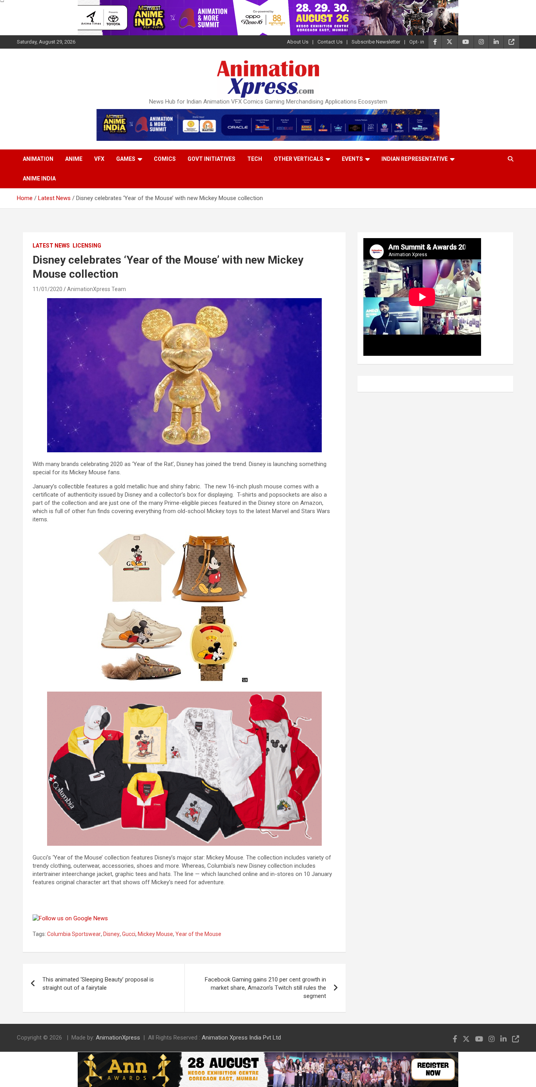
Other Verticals (298, 159)
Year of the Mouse (198, 934)
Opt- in (416, 42)
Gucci (128, 934)
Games (125, 159)
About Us (297, 42)
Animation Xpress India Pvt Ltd (241, 1037)
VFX (99, 159)
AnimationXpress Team (96, 289)
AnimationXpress (118, 1037)
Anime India (39, 178)
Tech (254, 159)
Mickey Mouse (155, 934)
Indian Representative (414, 159)
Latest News (51, 245)
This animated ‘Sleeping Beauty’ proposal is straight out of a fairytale (98, 983)
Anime (73, 159)
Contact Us (330, 42)
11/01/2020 (47, 289)
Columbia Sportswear (74, 934)
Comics (165, 159)
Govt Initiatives (211, 159)
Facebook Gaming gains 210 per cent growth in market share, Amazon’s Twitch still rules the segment (265, 988)
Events (352, 159)
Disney (111, 934)
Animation (38, 159)
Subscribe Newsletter (376, 42)
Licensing (87, 245)
